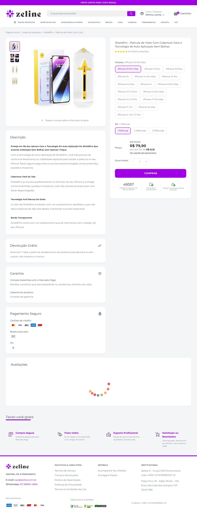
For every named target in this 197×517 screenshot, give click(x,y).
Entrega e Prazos (107, 475)
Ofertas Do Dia (48, 22)
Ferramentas (149, 22)
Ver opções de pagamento (143, 153)
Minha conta (154, 14)
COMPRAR (150, 173)
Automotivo (94, 22)
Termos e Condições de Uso (71, 489)
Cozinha (132, 22)
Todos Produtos (26, 22)
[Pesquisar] (131, 13)
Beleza (108, 22)
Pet (176, 22)
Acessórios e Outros (72, 22)
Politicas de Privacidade (68, 484)
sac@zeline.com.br (25, 480)
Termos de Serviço (65, 470)
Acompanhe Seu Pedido (112, 470)
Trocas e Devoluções (66, 475)
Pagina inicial (12, 32)
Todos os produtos (31, 32)
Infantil (165, 22)
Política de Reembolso (67, 480)
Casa (120, 22)
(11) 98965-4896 (28, 484)
